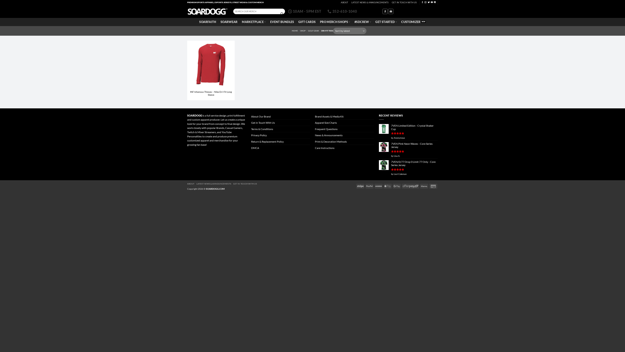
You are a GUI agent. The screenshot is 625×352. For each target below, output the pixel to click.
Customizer (411, 22)
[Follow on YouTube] (432, 2)
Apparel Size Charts (326, 122)
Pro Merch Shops (334, 22)
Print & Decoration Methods (331, 141)
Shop (303, 30)
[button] (385, 11)
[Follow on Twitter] (429, 2)
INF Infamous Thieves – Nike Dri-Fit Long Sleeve (211, 93)
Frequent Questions (326, 129)
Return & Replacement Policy (267, 141)
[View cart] (390, 11)
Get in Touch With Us (263, 122)
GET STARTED (385, 22)
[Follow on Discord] (435, 2)
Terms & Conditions (262, 129)
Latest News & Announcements (370, 2)
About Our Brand (261, 116)
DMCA (255, 147)
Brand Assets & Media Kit (329, 116)
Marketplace (253, 22)
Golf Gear (313, 30)
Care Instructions (324, 147)
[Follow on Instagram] (425, 2)
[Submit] (282, 14)
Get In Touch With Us (404, 2)
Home (295, 30)
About (344, 2)
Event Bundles (282, 22)
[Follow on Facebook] (422, 2)
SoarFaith (207, 22)
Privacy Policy (259, 135)
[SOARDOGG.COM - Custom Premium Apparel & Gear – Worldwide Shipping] (207, 11)
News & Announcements (329, 135)
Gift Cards (307, 22)
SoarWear (229, 22)
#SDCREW (361, 22)
